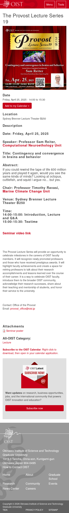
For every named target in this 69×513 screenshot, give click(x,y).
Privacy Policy (34, 509)
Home (6, 475)
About (29, 475)
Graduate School (54, 477)
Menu (49, 4)
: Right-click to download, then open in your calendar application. (30, 351)
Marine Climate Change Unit (26, 191)
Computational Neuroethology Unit (32, 145)
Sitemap (53, 509)
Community (33, 483)
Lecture (7, 342)
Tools (61, 4)
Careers (31, 488)
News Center (11, 488)
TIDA (5, 509)
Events (53, 483)
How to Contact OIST (16, 467)
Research (9, 483)
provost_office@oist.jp (22, 308)
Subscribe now (34, 408)
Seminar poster (14, 330)
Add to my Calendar (16, 105)
